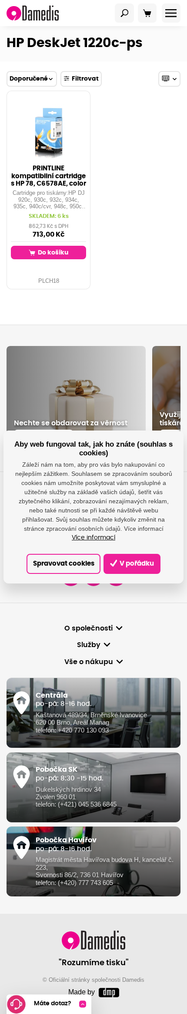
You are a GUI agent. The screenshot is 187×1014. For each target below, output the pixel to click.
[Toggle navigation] (124, 13)
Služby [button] (88, 644)
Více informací (93, 538)
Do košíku (52, 252)
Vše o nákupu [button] (88, 661)
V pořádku (136, 563)
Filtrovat (85, 78)
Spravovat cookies (63, 563)
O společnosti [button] (88, 628)
